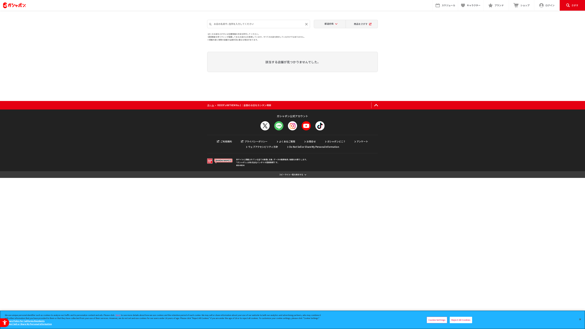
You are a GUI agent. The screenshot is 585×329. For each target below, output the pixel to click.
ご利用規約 (226, 141)
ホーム (210, 105)
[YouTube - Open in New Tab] (306, 125)
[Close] (580, 319)
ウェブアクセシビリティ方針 (263, 146)
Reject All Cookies (460, 319)
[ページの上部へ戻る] (376, 105)
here (118, 315)
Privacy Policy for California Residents (25, 321)
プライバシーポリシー (256, 141)
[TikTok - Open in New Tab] (319, 125)
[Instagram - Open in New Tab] (292, 125)
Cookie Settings (436, 319)
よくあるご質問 (287, 141)
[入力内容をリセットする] (306, 24)
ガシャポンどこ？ (336, 141)
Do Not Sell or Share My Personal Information (314, 146)
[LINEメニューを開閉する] (278, 125)
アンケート (362, 141)
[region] (292, 320)
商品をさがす (361, 23)
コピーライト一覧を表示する (291, 174)
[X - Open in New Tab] (265, 125)
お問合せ (311, 141)
